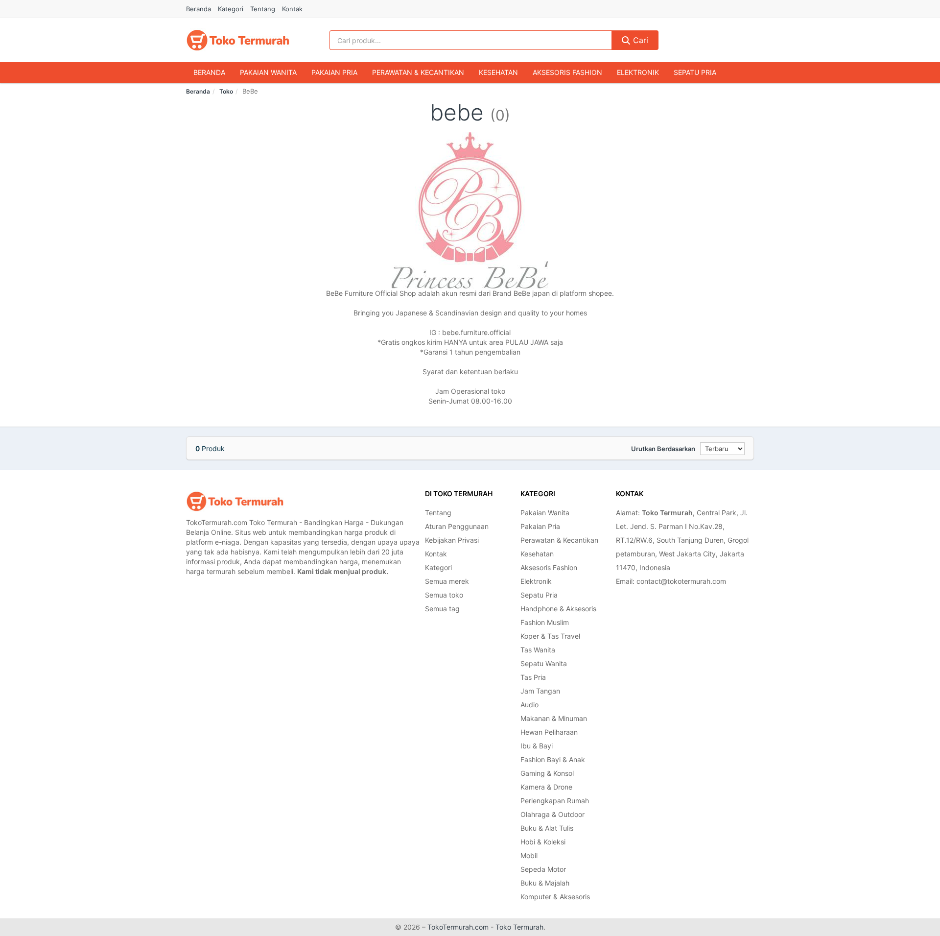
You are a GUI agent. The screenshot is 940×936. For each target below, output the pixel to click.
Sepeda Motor (543, 869)
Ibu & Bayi (536, 746)
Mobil (529, 855)
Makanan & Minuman (553, 718)
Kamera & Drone (546, 787)
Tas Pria (533, 677)
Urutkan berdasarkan (663, 449)
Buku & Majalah (544, 883)
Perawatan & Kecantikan (418, 72)
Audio (529, 704)
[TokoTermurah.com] (238, 40)
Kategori (230, 9)
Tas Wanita (537, 650)
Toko (226, 91)
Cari (639, 40)
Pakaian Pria (334, 72)
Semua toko (444, 595)
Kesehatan (498, 72)
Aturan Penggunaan (457, 526)
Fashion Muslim (544, 622)
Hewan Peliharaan (549, 732)
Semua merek (447, 581)
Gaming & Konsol (547, 773)
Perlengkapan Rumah (554, 800)
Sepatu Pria (695, 72)
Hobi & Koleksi (542, 842)
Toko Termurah (519, 927)
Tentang (262, 9)
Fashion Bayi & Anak (552, 759)
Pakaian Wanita (268, 72)
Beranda (198, 9)
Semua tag (442, 608)
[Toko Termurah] (235, 501)
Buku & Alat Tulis (546, 828)
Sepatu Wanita (543, 663)
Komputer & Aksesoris (555, 896)
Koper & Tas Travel (550, 636)
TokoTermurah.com (458, 927)
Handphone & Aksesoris (558, 608)
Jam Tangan (540, 691)
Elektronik (638, 72)
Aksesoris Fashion (567, 72)
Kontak (292, 9)
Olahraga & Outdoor (552, 814)
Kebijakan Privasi (452, 540)
